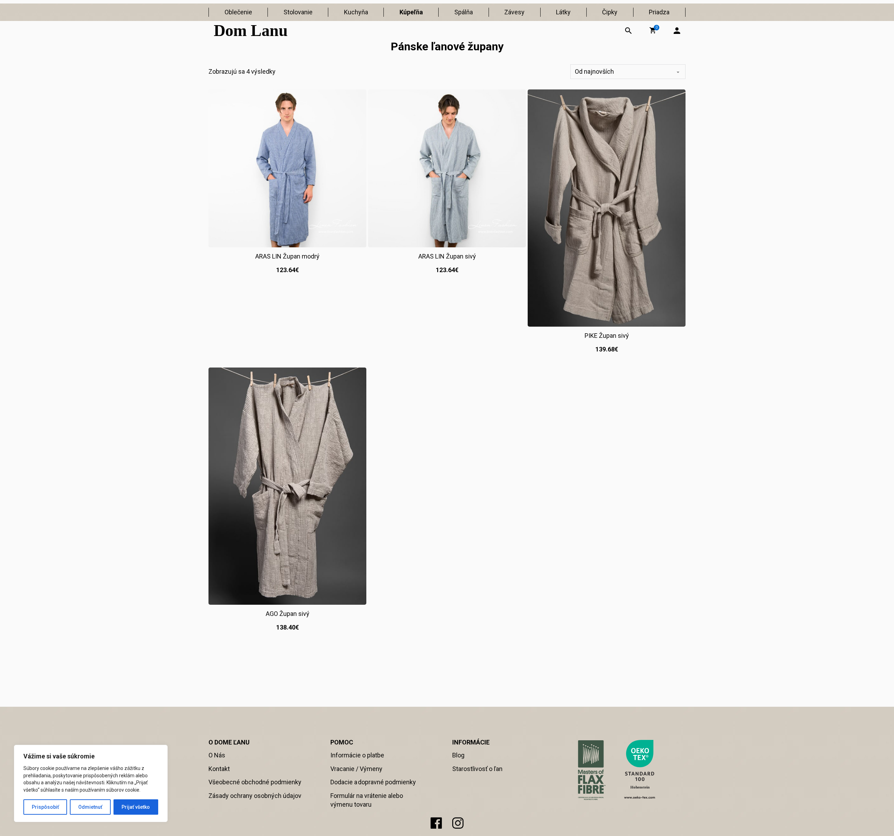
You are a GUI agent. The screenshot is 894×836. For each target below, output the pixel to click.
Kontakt (219, 768)
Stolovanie (298, 12)
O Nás (216, 755)
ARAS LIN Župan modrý (287, 256)
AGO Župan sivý (287, 613)
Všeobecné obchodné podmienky (254, 782)
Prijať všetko (136, 807)
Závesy (514, 12)
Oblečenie (238, 12)
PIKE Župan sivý (607, 335)
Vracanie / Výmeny (356, 768)
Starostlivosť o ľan (477, 768)
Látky (563, 12)
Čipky (609, 12)
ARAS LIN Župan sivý (447, 256)
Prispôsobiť (45, 807)
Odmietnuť (90, 807)
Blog (458, 755)
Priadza (659, 12)
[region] (91, 783)
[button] (652, 30)
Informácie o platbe (357, 755)
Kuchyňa (356, 12)
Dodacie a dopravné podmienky (373, 782)
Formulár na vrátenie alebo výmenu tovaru (366, 800)
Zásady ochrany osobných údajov (254, 795)
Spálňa (463, 12)
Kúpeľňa (411, 12)
